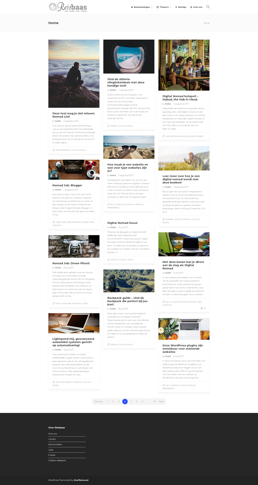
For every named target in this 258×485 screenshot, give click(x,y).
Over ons (197, 7)
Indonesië (191, 136)
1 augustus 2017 (70, 190)
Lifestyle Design (125, 204)
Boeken (169, 219)
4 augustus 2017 (181, 104)
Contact (52, 439)
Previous (98, 401)
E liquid (51, 455)
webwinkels (113, 208)
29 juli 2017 (68, 268)
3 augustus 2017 (126, 175)
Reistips (182, 7)
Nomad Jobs (88, 222)
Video (131, 260)
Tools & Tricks (78, 150)
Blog (113, 204)
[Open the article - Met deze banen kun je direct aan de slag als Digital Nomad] (171, 244)
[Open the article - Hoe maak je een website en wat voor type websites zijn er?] (116, 147)
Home (207, 23)
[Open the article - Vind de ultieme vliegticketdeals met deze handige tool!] (116, 57)
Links (50, 450)
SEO (168, 385)
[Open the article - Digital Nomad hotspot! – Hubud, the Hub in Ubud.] (171, 65)
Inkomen (76, 222)
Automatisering (64, 382)
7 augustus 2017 (71, 121)
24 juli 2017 (68, 350)
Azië (168, 136)
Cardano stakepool (57, 460)
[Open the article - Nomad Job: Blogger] (61, 170)
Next (161, 401)
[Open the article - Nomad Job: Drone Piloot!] (61, 246)
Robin (58, 121)
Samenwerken (55, 444)
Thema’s (164, 7)
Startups (138, 204)
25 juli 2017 (123, 309)
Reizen (114, 126)
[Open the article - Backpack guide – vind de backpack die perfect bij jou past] (116, 280)
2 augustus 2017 (181, 187)
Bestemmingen (142, 7)
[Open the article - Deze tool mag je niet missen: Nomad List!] (61, 74)
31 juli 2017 (123, 227)
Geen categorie (63, 222)
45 (154, 401)
